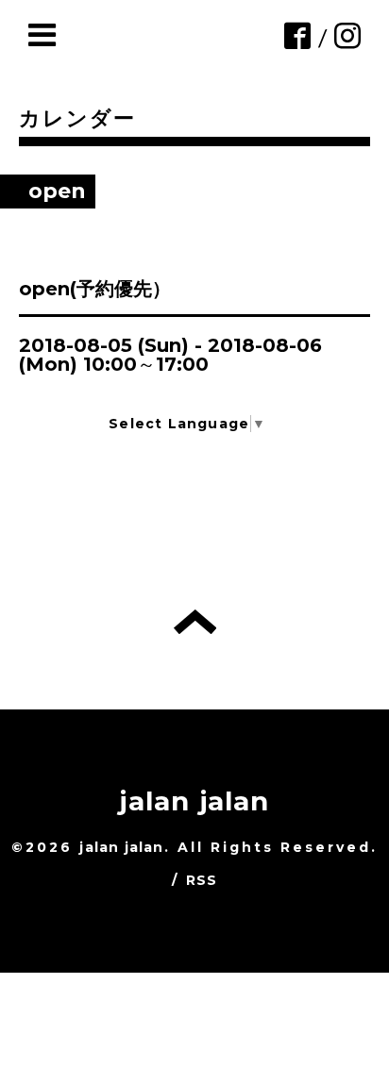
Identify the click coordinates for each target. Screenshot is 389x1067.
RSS (202, 880)
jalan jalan (194, 801)
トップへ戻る (195, 621)
